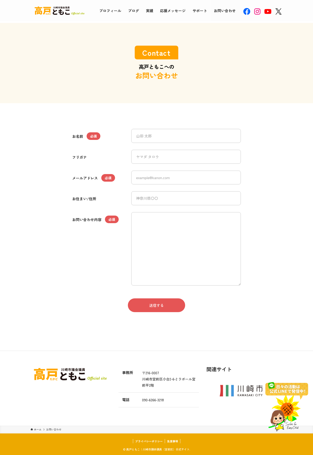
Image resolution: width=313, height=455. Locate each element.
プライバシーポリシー (149, 441)
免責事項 (172, 441)
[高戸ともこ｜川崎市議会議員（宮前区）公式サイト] (58, 10)
